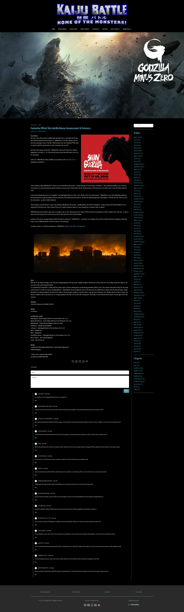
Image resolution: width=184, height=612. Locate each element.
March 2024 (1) (137, 180)
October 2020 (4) (138, 215)
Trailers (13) (137, 389)
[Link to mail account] (99, 605)
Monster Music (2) (138, 384)
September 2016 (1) (139, 295)
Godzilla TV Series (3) (139, 381)
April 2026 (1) (137, 145)
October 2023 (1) (138, 183)
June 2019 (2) (137, 225)
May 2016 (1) (137, 306)
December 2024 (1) (139, 164)
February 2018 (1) (138, 260)
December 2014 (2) (139, 333)
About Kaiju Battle (45, 592)
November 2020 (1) (139, 212)
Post (126, 391)
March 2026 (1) (137, 148)
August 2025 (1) (138, 156)
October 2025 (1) (138, 153)
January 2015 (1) (138, 330)
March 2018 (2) (137, 258)
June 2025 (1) (137, 161)
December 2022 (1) (139, 199)
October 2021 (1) (138, 201)
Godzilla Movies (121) (139, 379)
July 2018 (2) (137, 247)
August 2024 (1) (138, 169)
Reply (36, 400)
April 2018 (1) (137, 255)
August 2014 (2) (138, 338)
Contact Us (107, 592)
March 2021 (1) (137, 209)
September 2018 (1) (139, 241)
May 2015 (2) (137, 319)
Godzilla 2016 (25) (138, 368)
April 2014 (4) (137, 349)
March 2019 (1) (137, 233)
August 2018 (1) (138, 244)
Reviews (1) (137, 387)
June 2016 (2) (137, 303)
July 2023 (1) (137, 191)
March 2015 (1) (137, 325)
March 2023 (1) (137, 196)
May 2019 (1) (137, 228)
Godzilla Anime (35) (138, 373)
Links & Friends (76, 592)
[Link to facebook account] (85, 605)
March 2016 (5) (137, 311)
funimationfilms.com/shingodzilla (76, 226)
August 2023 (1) (138, 188)
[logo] (92, 14)
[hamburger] (34, 3)
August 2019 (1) (138, 220)
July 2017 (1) (137, 279)
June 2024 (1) (137, 175)
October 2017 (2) (138, 271)
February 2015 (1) (138, 327)
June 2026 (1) (137, 142)
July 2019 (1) (137, 223)
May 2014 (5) (137, 346)
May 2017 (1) (137, 282)
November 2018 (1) (139, 236)
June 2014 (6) (137, 343)
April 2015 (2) (137, 322)
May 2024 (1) (137, 177)
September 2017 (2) (139, 274)
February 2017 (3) (138, 287)
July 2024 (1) (137, 172)
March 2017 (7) (137, 284)
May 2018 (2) (137, 252)
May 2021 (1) (137, 207)
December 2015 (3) (139, 314)
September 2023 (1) (139, 185)
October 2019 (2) (138, 217)
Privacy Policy (139, 592)
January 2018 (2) (138, 263)
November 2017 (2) (139, 268)
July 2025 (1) (137, 158)
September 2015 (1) (139, 316)
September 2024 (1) (139, 166)
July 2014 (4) (137, 341)
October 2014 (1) (138, 335)
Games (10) (137, 365)
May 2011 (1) (137, 351)
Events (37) (137, 362)
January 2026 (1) (138, 150)
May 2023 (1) (137, 193)
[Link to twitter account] (88, 605)
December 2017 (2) (139, 266)
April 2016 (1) (137, 308)
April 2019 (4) (137, 231)
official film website (71, 159)
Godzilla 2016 (34, 131)
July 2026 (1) (137, 140)
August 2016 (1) (138, 298)
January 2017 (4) (138, 290)
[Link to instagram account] (95, 605)
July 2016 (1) (137, 300)
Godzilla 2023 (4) (138, 371)
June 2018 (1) (137, 250)
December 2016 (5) (139, 292)
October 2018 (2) (138, 239)
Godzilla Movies (42, 131)
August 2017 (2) (138, 276)
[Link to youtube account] (92, 605)
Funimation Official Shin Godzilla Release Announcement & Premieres (61, 128)
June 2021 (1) (137, 204)
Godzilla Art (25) (138, 376)
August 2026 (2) (138, 137)
